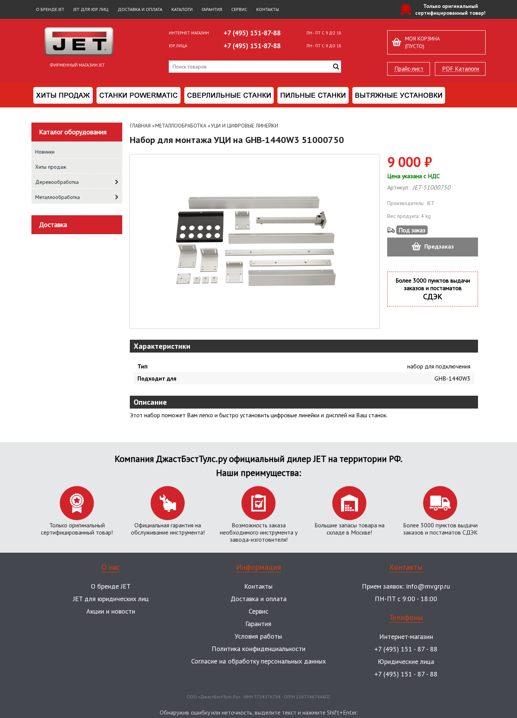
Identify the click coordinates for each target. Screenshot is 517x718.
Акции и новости (110, 611)
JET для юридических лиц (111, 598)
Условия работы (258, 636)
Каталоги (182, 9)
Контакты (267, 9)
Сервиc (258, 611)
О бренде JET (50, 9)
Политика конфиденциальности (258, 648)
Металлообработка (180, 125)
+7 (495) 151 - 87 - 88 (406, 649)
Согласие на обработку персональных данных (258, 661)
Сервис (239, 9)
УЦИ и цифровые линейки (244, 125)
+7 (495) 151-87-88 (252, 32)
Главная (140, 125)
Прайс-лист (409, 68)
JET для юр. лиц (91, 9)
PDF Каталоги (460, 68)
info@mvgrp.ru (428, 586)
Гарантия (212, 9)
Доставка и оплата (140, 9)
